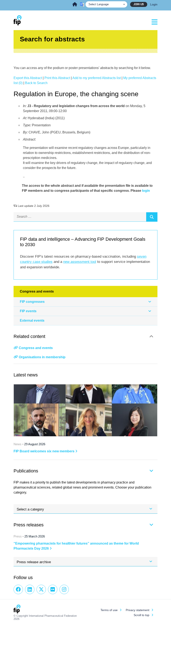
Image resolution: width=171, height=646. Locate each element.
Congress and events (36, 348)
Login (153, 4)
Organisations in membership (42, 357)
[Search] (151, 216)
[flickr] (52, 589)
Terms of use (109, 610)
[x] (41, 589)
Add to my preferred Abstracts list (96, 78)
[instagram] (64, 589)
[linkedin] (29, 589)
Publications (26, 470)
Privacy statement (137, 610)
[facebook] (18, 589)
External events (32, 320)
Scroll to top (141, 615)
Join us (138, 4)
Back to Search (36, 83)
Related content (29, 336)
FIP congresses (32, 301)
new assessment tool (79, 262)
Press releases (29, 524)
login (146, 190)
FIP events (28, 311)
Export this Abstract (28, 78)
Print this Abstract (57, 78)
